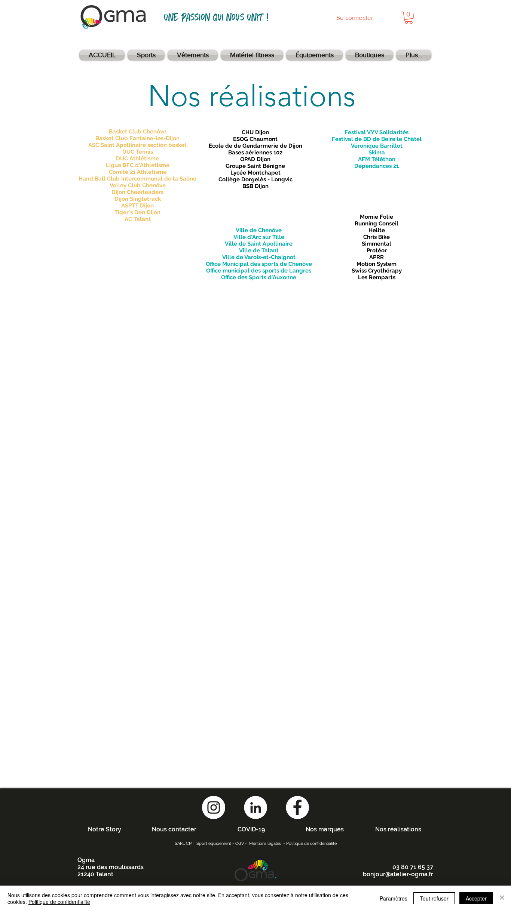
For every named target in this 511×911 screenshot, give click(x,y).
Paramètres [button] (393, 898)
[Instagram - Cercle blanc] (213, 807)
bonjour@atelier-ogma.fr (398, 874)
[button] (408, 18)
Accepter (476, 898)
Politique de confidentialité (311, 843)
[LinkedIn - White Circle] (255, 807)
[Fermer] (502, 898)
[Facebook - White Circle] (297, 807)
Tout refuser (434, 898)
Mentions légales (265, 843)
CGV (239, 843)
